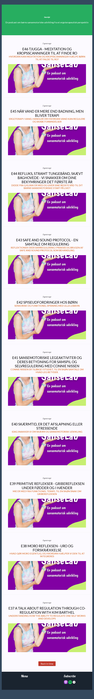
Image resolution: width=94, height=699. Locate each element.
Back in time (47, 663)
